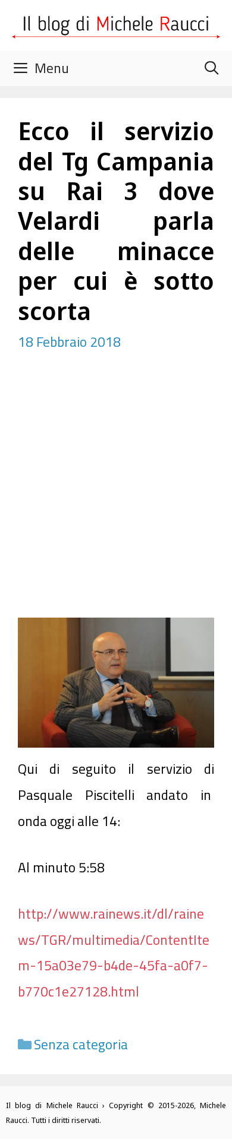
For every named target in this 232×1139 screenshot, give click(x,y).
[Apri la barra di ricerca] (211, 68)
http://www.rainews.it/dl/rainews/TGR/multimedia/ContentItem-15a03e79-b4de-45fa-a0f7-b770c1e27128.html (113, 952)
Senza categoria (81, 1044)
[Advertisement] (116, 496)
